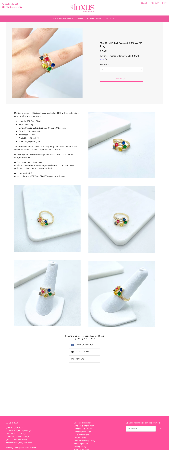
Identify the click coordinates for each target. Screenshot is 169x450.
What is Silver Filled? (83, 432)
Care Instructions (81, 435)
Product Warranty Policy (84, 440)
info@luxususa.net (13, 7)
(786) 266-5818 (25, 442)
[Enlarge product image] (47, 63)
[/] (82, 7)
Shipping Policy (81, 443)
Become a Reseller (82, 423)
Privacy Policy (80, 446)
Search (144, 3)
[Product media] (47, 218)
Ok (160, 429)
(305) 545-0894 (12, 4)
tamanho (104, 64)
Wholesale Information (84, 426)
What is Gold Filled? (83, 429)
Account (155, 3)
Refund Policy (80, 437)
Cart (164, 3)
